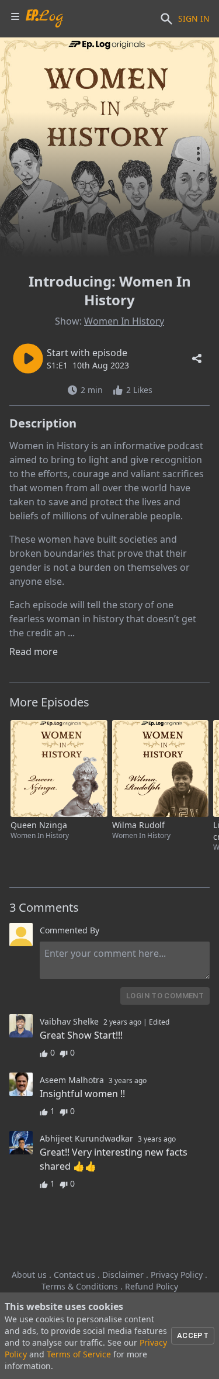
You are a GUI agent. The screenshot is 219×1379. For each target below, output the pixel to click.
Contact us (74, 1274)
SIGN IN (194, 18)
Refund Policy (151, 1286)
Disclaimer (123, 1274)
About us (29, 1274)
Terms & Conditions (79, 1286)
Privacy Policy (177, 1274)
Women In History (124, 321)
